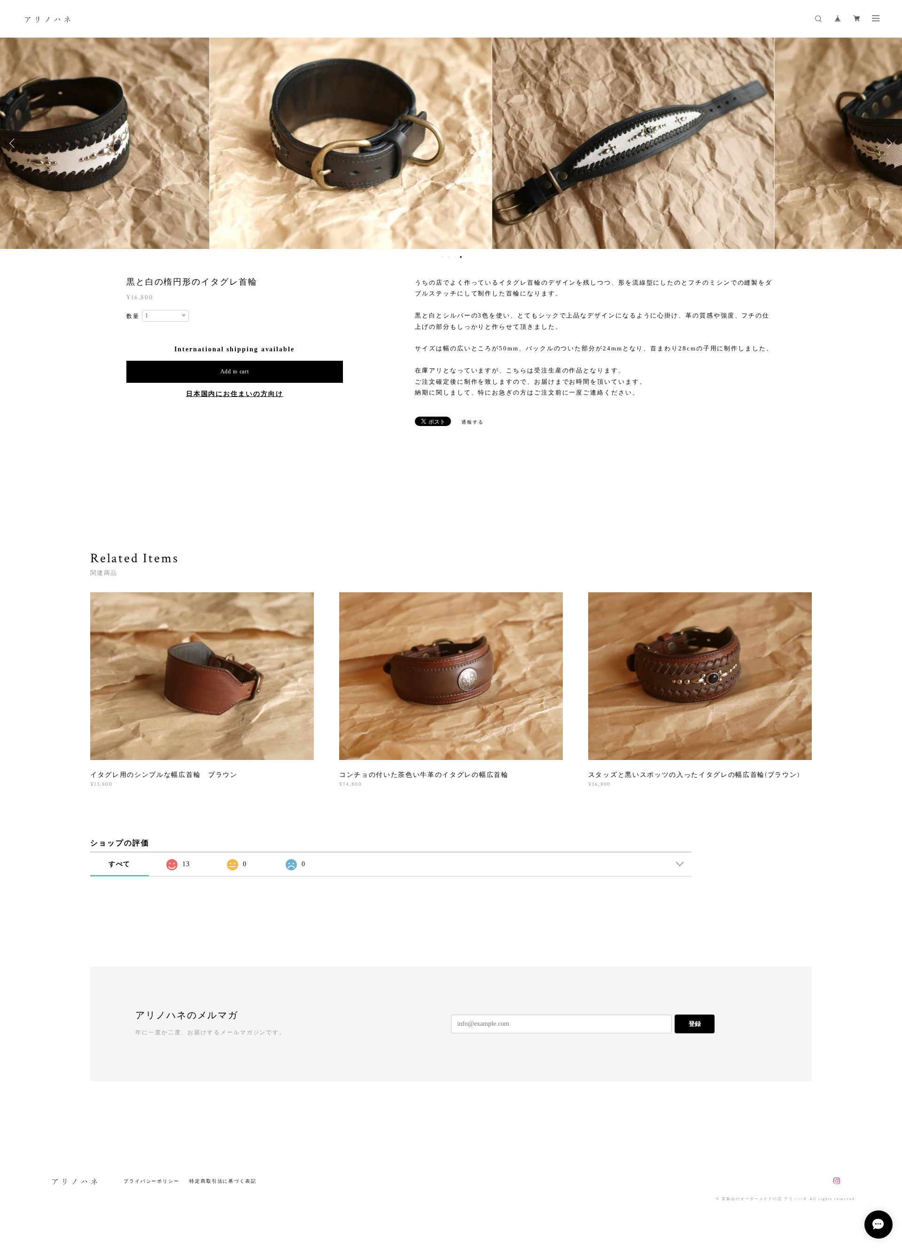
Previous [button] (14, 143)
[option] (169, 143)
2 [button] (449, 257)
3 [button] (455, 257)
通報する (472, 422)
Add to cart (234, 371)
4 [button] (461, 257)
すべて (120, 864)
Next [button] (888, 143)
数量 (133, 316)
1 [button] (442, 257)
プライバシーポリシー (151, 1181)
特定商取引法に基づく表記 (223, 1181)
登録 (695, 1023)
